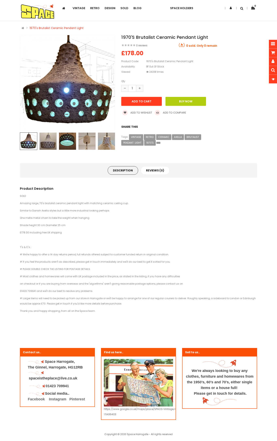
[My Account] (231, 8)
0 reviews (141, 45)
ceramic (163, 137)
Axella (178, 137)
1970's (150, 142)
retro (150, 137)
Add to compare (174, 113)
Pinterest (77, 399)
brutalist (193, 137)
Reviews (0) (155, 170)
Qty (123, 81)
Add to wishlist (141, 113)
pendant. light (132, 142)
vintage (136, 137)
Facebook (37, 399)
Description (123, 170)
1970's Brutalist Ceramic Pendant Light (57, 28)
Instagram (57, 399)
